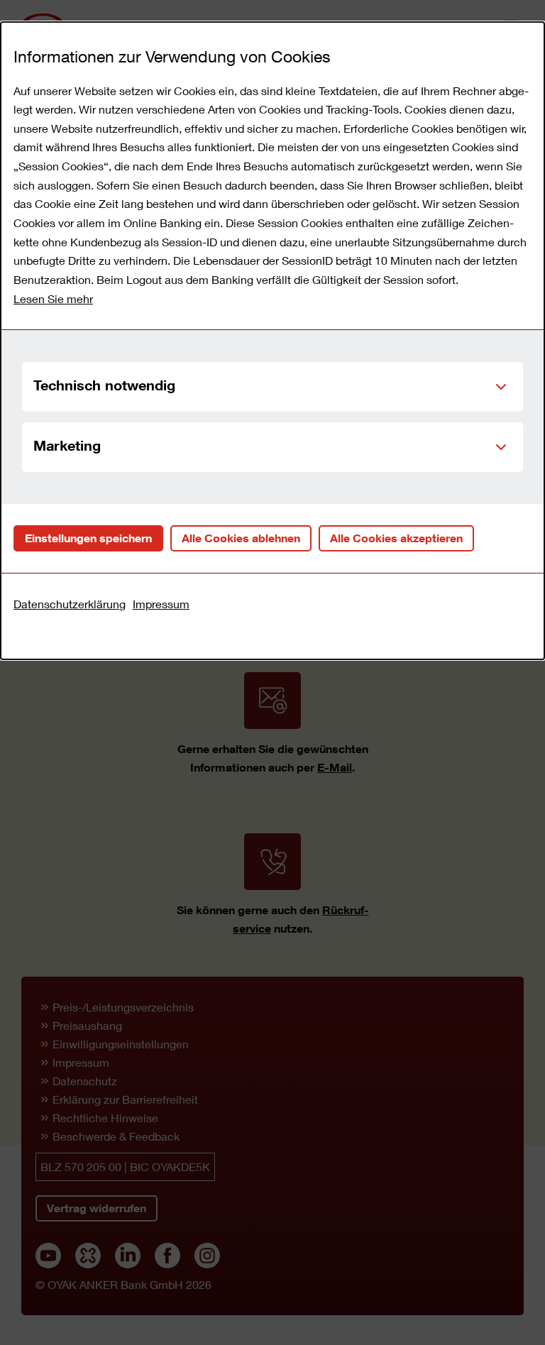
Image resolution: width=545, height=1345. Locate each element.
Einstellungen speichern (88, 538)
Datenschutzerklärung (69, 603)
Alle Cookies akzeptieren (396, 538)
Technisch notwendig (104, 384)
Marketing (67, 445)
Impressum (161, 603)
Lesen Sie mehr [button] (53, 298)
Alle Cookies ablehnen (241, 538)
